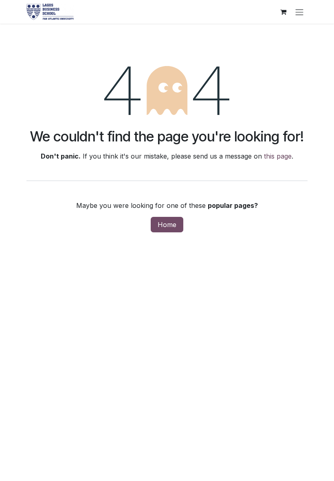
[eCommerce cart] (283, 12)
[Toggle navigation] (299, 11)
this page (278, 156)
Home (167, 225)
